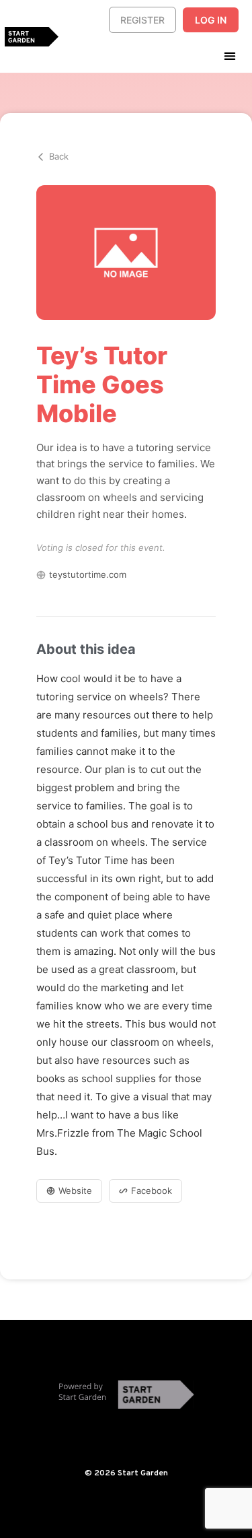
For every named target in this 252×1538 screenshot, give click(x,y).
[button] (229, 55)
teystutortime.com (87, 574)
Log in (210, 20)
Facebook (151, 1190)
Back (59, 156)
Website (75, 1190)
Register (142, 20)
